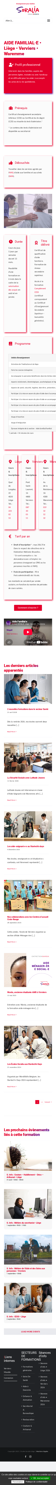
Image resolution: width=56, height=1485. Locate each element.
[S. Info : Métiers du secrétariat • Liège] (28, 1191)
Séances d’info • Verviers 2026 (44, 1382)
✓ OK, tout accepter (40, 1478)
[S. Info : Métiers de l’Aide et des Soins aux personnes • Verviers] (28, 1236)
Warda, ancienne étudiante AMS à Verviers (27, 992)
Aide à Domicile (27, 1388)
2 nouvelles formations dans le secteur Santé (27, 709)
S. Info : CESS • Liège (16, 1316)
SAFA (11, 176)
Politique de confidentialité (36, 1482)
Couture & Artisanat (27, 1428)
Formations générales (28, 1368)
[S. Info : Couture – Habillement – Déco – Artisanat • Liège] (28, 1142)
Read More (11, 732)
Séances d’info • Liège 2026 (45, 1367)
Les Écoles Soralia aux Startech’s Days (24, 1064)
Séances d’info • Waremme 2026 (45, 1399)
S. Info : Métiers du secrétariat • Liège (24, 1223)
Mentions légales (42, 1451)
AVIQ (11, 172)
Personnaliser (18, 1482)
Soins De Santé (26, 1378)
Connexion (8, 1378)
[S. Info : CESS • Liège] (28, 1284)
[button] (6, 211)
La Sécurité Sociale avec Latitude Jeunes (26, 778)
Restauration (28, 1419)
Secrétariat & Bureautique (28, 1409)
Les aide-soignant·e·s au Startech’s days (25, 846)
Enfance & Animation (27, 1398)
